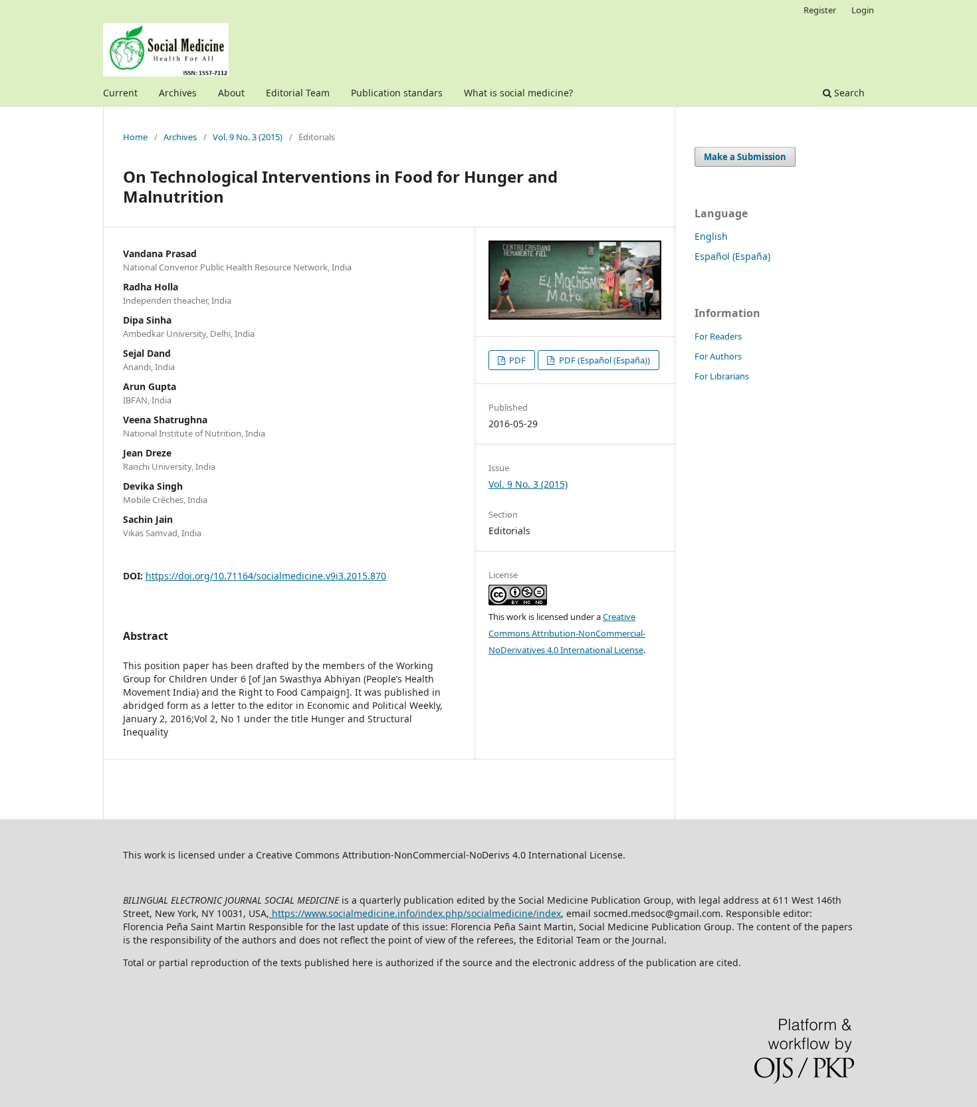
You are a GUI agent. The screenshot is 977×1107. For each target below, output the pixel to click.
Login (862, 10)
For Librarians (722, 376)
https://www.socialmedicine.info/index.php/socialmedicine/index (415, 913)
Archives (178, 92)
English (711, 236)
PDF (516, 360)
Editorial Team (298, 92)
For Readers (718, 336)
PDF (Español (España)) (603, 360)
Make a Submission (745, 157)
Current (120, 92)
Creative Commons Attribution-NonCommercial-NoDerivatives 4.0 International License (567, 633)
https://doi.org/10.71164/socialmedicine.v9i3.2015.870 (266, 575)
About (231, 92)
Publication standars (397, 92)
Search (848, 92)
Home (135, 137)
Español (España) (732, 256)
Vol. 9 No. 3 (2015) (247, 137)
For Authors (718, 356)
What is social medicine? (518, 92)
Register (820, 10)
